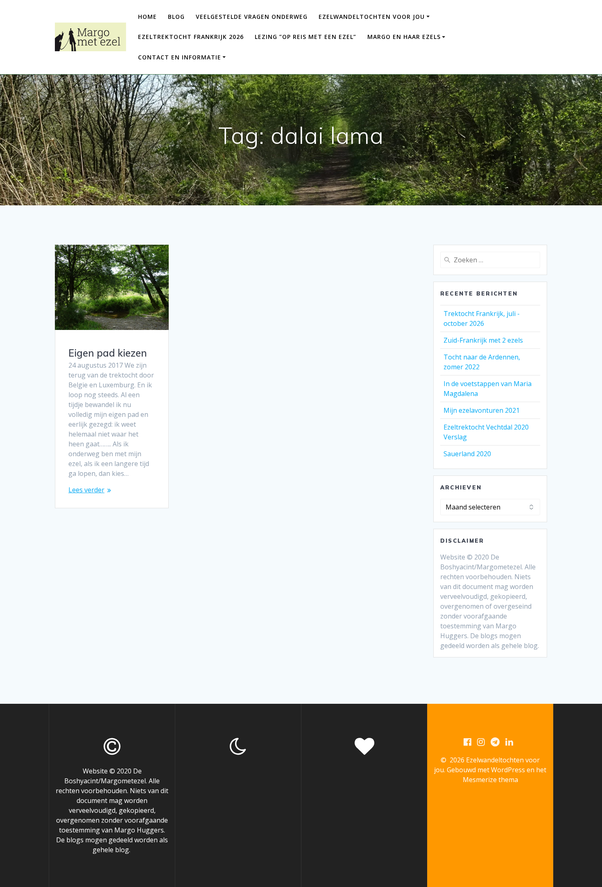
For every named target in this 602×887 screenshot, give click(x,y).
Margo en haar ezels (404, 37)
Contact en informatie (179, 57)
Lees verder (86, 489)
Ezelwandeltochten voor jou (372, 16)
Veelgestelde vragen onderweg (252, 16)
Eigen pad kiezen (107, 353)
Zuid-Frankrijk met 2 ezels (483, 340)
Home (147, 16)
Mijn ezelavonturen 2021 (482, 410)
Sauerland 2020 (467, 453)
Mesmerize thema (490, 779)
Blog (176, 16)
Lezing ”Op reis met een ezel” (305, 37)
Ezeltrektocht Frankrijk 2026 (191, 37)
